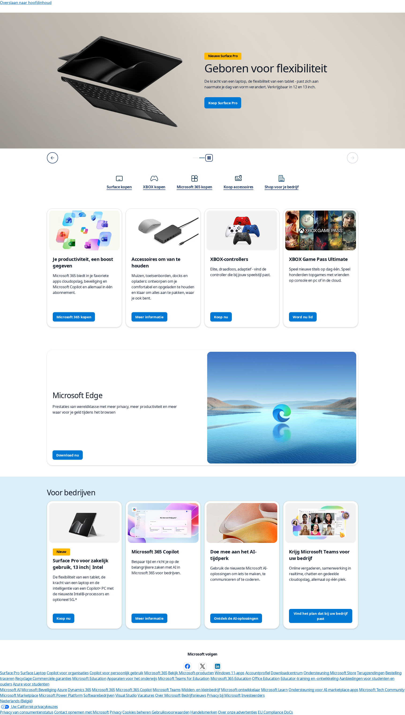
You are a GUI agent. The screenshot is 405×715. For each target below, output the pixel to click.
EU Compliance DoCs (275, 712)
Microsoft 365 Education (230, 678)
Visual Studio (126, 695)
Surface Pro (10, 672)
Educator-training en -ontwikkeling (310, 678)
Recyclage (24, 678)
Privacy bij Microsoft (224, 695)
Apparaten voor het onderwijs (132, 678)
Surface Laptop (33, 672)
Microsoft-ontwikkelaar (240, 689)
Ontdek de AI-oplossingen (236, 618)
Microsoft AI (10, 689)
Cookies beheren (136, 712)
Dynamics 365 (79, 689)
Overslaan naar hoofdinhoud (26, 2)
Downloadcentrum (287, 672)
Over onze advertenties (237, 712)
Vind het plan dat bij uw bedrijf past (321, 616)
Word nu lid (303, 317)
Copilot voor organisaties (68, 672)
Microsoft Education (89, 678)
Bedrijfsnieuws (193, 695)
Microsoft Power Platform (60, 695)
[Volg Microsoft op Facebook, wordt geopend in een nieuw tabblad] (187, 666)
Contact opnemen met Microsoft (81, 712)
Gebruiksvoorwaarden (171, 712)
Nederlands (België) (16, 701)
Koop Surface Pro (222, 102)
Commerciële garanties (52, 678)
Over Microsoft (167, 695)
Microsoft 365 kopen (73, 317)
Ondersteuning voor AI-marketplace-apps (323, 689)
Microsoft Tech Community (381, 689)
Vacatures (146, 695)
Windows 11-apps (229, 672)
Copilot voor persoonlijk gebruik (116, 672)
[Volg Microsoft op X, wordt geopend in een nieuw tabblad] (202, 666)
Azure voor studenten (31, 684)
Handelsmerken (203, 712)
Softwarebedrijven (98, 695)
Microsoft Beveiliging (38, 689)
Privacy (116, 712)
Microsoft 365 (155, 672)
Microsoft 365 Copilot (134, 689)
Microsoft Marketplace (19, 695)
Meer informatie (149, 317)
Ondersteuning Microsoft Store (330, 672)
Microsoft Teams (167, 689)
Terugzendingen (370, 672)
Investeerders (253, 695)
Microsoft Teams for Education (184, 678)
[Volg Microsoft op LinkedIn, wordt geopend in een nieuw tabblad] (217, 666)
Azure (62, 689)
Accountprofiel (257, 672)
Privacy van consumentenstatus (26, 712)
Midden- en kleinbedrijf (200, 689)
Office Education (266, 678)
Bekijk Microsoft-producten (191, 672)
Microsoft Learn (274, 689)
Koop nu (221, 317)
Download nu (67, 455)
